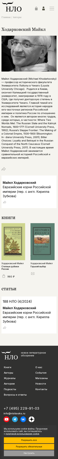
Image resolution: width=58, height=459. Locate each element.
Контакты (41, 389)
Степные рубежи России (10, 267)
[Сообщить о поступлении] (32, 274)
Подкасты (10, 389)
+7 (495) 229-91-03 (21, 408)
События (40, 372)
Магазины (41, 378)
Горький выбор (38, 266)
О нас (38, 367)
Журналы (9, 378)
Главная (6, 17)
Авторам (9, 383)
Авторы (17, 17)
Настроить (29, 453)
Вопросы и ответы (15, 394)
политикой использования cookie (22, 433)
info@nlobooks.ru (14, 413)
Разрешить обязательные (29, 446)
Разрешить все (29, 440)
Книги (7, 367)
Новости (40, 383)
